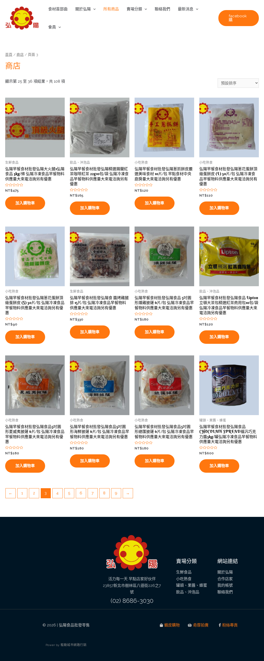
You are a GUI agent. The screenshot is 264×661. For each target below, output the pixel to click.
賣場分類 (134, 9)
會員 (52, 27)
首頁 (8, 54)
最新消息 (185, 9)
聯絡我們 (162, 9)
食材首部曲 (58, 9)
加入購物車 (25, 203)
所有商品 (111, 9)
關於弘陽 (83, 9)
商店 (20, 54)
